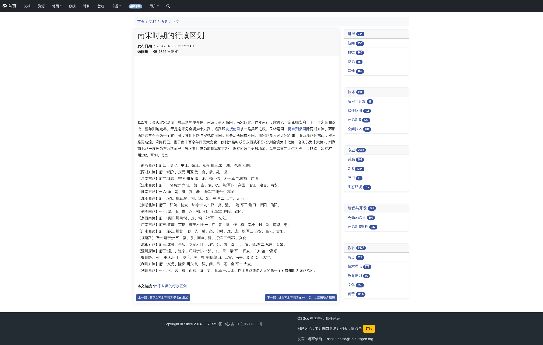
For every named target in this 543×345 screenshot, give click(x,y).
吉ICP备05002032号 (247, 324)
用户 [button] (153, 6)
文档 (27, 6)
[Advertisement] (236, 89)
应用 (354, 178)
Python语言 (360, 217)
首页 (12, 6)
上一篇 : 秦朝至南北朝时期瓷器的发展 (163, 297)
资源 (41, 6)
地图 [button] (55, 6)
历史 (164, 21)
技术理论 (358, 266)
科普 (356, 294)
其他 (355, 71)
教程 (101, 6)
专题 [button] (115, 6)
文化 (355, 285)
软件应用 (358, 110)
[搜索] (168, 6)
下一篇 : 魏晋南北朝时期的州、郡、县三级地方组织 (301, 297)
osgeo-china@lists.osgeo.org (350, 339)
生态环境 (358, 187)
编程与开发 (359, 101)
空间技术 (358, 129)
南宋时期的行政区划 (170, 286)
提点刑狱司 (297, 129)
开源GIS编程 (361, 226)
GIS (355, 168)
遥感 (355, 159)
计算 (86, 6)
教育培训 (358, 275)
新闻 (355, 43)
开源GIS (358, 119)
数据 (72, 6)
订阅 (369, 328)
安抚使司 (232, 129)
